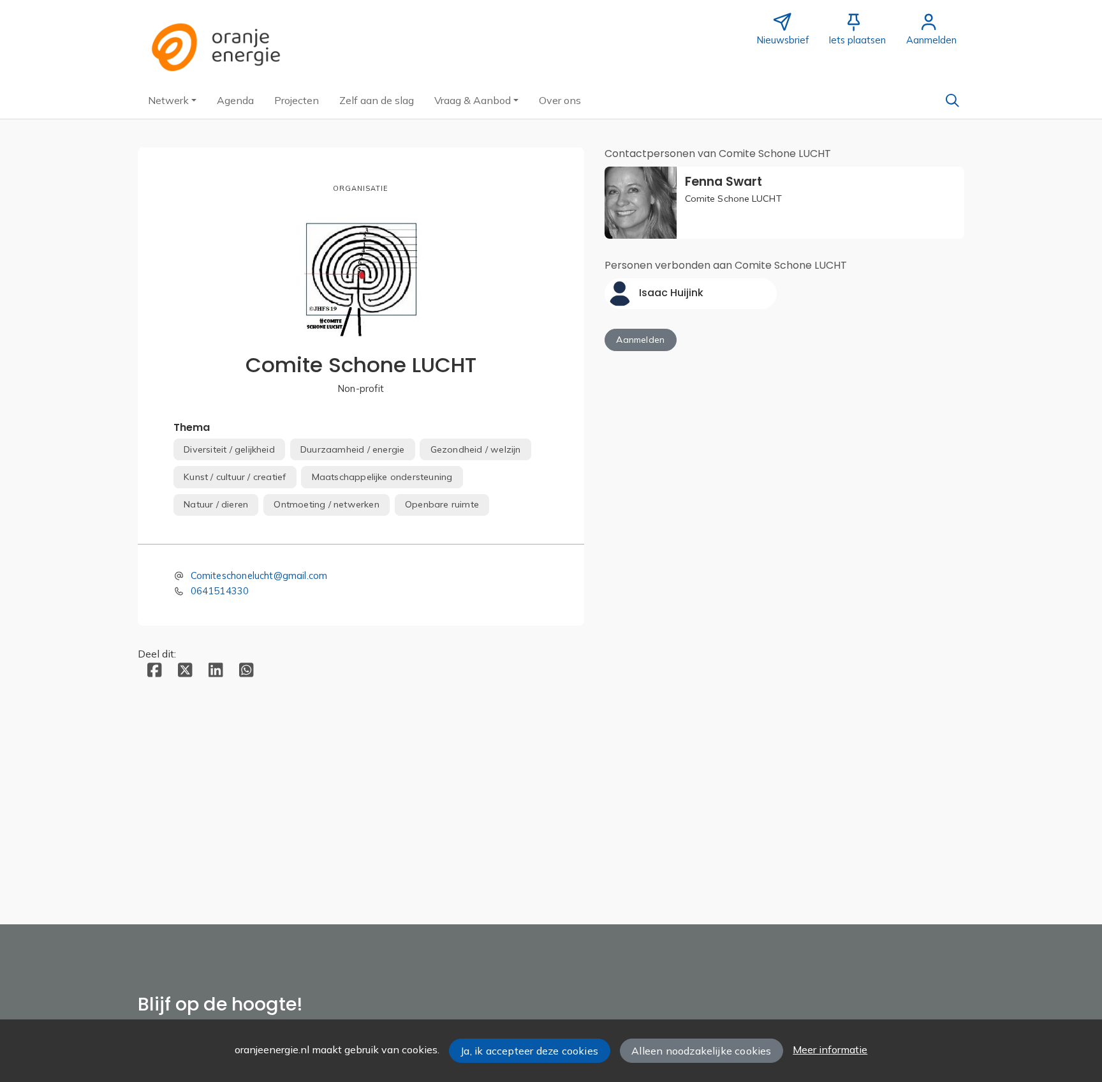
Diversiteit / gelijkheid (229, 449)
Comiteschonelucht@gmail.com (259, 575)
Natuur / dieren (216, 504)
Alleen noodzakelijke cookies (701, 1050)
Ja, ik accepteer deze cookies (529, 1050)
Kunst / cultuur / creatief (235, 477)
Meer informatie (830, 1049)
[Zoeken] (952, 100)
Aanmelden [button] (640, 339)
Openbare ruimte (442, 504)
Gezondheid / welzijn (475, 449)
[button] (172, 100)
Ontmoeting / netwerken (326, 504)
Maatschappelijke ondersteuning (382, 477)
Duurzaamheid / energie (352, 449)
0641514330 (220, 591)
